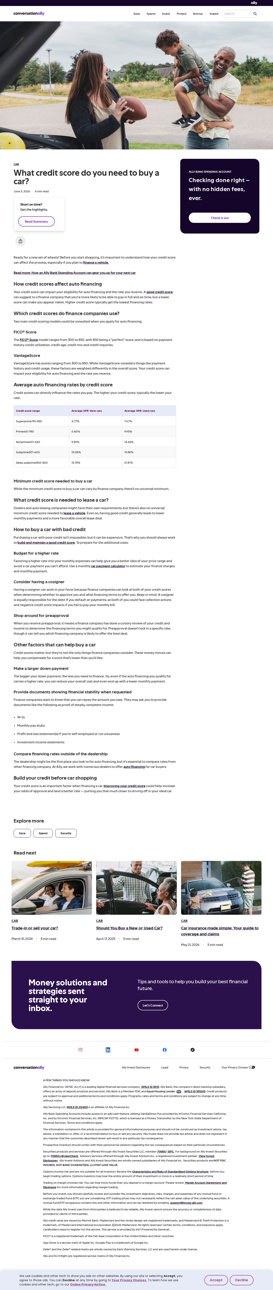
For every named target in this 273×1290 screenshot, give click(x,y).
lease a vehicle (74, 513)
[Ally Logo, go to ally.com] (254, 3)
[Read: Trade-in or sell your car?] (52, 888)
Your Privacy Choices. (129, 1280)
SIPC (171, 1151)
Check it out (220, 218)
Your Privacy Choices (234, 1067)
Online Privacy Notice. (88, 1284)
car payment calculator (108, 566)
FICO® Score (29, 339)
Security (66, 833)
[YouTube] (136, 1049)
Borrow (198, 13)
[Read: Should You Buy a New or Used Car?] (136, 888)
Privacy (184, 1067)
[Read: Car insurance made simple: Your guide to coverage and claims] (221, 888)
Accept (216, 1280)
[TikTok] (192, 1049)
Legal (164, 1067)
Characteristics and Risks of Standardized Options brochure (170, 1171)
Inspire (214, 13)
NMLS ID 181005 (194, 1091)
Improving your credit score (124, 786)
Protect (181, 13)
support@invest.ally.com (186, 1202)
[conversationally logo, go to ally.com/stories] (29, 14)
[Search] (255, 13)
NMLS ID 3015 (150, 1086)
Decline (241, 1280)
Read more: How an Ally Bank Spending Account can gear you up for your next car (75, 272)
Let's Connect (153, 1005)
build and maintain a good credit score (46, 542)
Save (137, 13)
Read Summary (36, 221)
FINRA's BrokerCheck (64, 1156)
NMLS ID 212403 (77, 1107)
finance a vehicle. (96, 262)
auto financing (134, 766)
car (16, 164)
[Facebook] (164, 1049)
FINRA (162, 1151)
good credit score (160, 292)
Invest (166, 13)
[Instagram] (80, 1049)
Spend (151, 13)
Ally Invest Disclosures (136, 1067)
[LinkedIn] (108, 1049)
